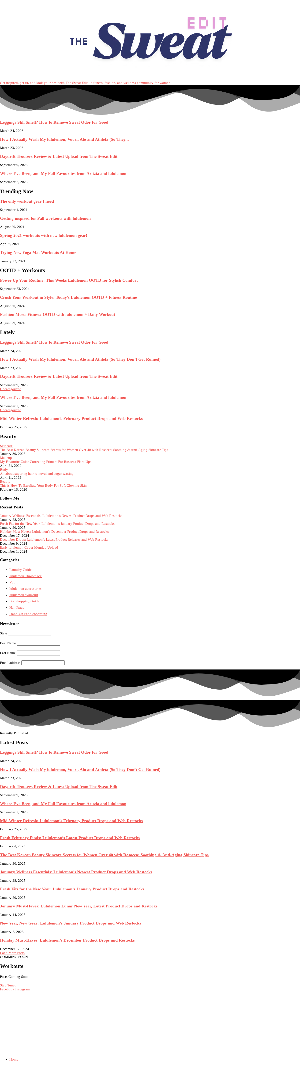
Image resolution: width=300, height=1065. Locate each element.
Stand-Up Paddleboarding (28, 614)
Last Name (8, 653)
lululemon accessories (25, 588)
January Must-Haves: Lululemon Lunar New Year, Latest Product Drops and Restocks (79, 906)
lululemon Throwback (25, 576)
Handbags (16, 607)
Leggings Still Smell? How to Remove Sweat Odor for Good (54, 122)
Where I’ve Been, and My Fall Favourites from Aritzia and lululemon (63, 173)
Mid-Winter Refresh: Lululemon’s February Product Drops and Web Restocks (71, 418)
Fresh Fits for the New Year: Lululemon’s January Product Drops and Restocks (57, 523)
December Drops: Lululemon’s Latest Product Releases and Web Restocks (54, 539)
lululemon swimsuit (23, 595)
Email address (10, 663)
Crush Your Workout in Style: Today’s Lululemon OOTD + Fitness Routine (68, 297)
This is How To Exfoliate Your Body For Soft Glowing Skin (43, 485)
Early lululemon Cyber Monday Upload (29, 547)
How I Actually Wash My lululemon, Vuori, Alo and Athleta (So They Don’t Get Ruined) (80, 359)
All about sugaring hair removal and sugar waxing (37, 473)
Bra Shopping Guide (24, 601)
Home (13, 1059)
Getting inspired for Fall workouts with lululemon (45, 218)
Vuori (13, 582)
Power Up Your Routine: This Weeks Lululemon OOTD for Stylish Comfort (69, 280)
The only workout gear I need (27, 201)
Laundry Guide (20, 570)
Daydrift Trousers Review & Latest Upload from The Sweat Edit (58, 156)
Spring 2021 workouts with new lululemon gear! (43, 235)
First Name (8, 643)
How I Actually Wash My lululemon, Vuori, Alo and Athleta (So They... (64, 139)
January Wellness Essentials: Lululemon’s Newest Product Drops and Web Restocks (61, 516)
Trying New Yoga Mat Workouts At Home (38, 252)
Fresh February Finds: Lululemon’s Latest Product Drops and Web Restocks (70, 837)
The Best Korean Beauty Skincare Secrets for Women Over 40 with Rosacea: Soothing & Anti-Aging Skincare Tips (84, 450)
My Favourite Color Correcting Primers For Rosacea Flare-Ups (45, 462)
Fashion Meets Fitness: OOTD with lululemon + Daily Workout (57, 314)
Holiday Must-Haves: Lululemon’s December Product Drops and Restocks (54, 531)
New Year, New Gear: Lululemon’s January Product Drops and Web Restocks (70, 923)
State (3, 633)
